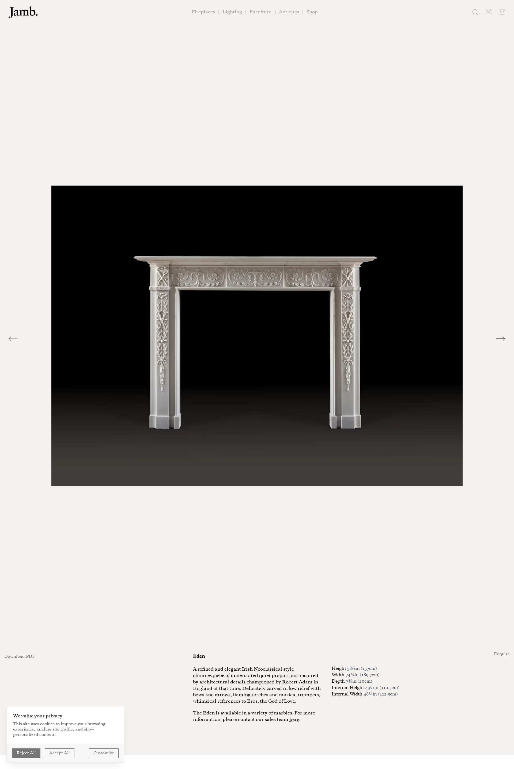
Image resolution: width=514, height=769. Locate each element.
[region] (257, 336)
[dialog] (65, 734)
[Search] (475, 12)
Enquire (502, 654)
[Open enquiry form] (501, 12)
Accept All (59, 753)
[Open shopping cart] (488, 12)
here (294, 719)
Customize (103, 753)
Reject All (26, 753)
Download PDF (19, 657)
